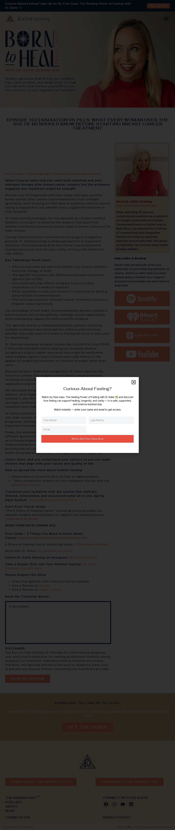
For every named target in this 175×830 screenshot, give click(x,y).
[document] (87, 415)
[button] (133, 382)
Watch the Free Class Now (88, 438)
